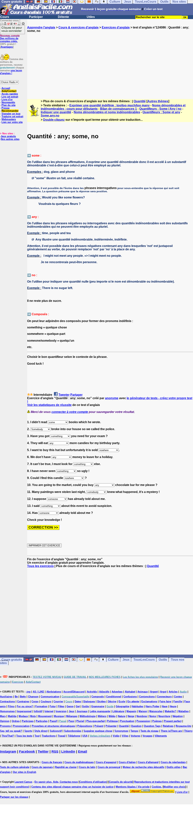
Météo (112, 716)
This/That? (8, 735)
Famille (177, 701)
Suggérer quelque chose (97, 730)
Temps (134, 730)
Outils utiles (173, 767)
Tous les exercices (40, 566)
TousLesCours (144, 659)
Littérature (118, 711)
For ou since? (25, 706)
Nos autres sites (10, 139)
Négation (177, 716)
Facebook (27, 751)
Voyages (147, 735)
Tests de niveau (149, 730)
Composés (97, 696)
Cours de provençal (109, 767)
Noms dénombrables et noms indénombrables (107, 112)
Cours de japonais (42, 767)
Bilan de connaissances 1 (118, 108)
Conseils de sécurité (121, 781)
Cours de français (52, 762)
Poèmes (157, 721)
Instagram (8, 751)
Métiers (102, 716)
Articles (173, 691)
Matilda (12, 716)
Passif (53, 721)
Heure (173, 706)
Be (16, 696)
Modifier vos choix (174, 786)
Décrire (112, 701)
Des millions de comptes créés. (10, 38)
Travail (62, 735)
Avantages (7, 46)
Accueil (6, 88)
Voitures (135, 735)
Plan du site (8, 105)
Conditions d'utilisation (93, 781)
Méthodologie (88, 716)
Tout (37, 735)
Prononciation (21, 726)
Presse (5, 108)
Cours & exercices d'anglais (78, 27)
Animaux (142, 691)
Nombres (141, 716)
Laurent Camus (23, 781)
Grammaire (97, 706)
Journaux (82, 711)
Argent (154, 691)
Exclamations (149, 701)
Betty (23, 696)
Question (136, 726)
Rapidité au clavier (66, 767)
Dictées (101, 701)
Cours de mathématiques (79, 762)
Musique (59, 716)
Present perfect (173, 721)
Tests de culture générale (14, 767)
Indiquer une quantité (56, 112)
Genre (70, 706)
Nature (121, 716)
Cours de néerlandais (173, 762)
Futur (53, 706)
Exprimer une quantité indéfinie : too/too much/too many (109, 105)
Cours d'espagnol (106, 762)
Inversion (61, 711)
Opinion (4, 721)
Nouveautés (8, 102)
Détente (63, 16)
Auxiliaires (6, 696)
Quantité (140, 101)
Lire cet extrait (10, 96)
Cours (4, 16)
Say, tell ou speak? (11, 730)
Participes (28, 721)
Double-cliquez (54, 119)
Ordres (16, 721)
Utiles (91, 16)
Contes (178, 696)
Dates (78, 701)
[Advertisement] (110, 62)
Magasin (131, 711)
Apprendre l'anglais (41, 27)
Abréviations (53, 691)
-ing (28, 691)
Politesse (112, 721)
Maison (143, 711)
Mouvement (45, 716)
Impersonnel (24, 711)
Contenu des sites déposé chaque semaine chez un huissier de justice (72, 786)
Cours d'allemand (148, 762)
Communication (50, 696)
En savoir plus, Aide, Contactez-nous (56, 781)
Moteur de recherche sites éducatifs (143, 767)
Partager (76, 394)
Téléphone (74, 735)
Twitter (43, 751)
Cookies (156, 786)
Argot (163, 691)
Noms (152, 716)
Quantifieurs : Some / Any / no (160, 108)
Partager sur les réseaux (14, 797)
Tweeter (64, 394)
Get (78, 706)
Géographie (122, 706)
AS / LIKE (38, 691)
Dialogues (89, 701)
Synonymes (121, 730)
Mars (3, 716)
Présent (98, 726)
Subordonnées (72, 730)
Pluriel (80, 721)
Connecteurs (164, 696)
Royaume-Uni (183, 726)
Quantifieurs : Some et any (161, 112)
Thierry (188, 730)
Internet (48, 711)
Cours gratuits (12, 659)
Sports (28, 730)
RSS (54, 751)
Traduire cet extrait (12, 116)
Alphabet (130, 691)
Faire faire (165, 701)
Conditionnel (113, 696)
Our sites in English (24, 772)
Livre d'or (7, 99)
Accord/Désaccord (74, 691)
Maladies (183, 711)
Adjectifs (104, 691)
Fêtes (61, 706)
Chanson (33, 696)
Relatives (168, 726)
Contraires (23, 701)
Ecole (122, 701)
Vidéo (116, 735)
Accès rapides (10, 93)
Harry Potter (152, 706)
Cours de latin (87, 767)
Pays (71, 721)
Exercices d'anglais (116, 27)
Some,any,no (50, 115)
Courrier (58, 701)
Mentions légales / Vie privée (132, 786)
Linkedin (68, 751)
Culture (113, 659)
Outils (163, 659)
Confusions (130, 696)
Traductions (49, 735)
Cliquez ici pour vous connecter (11, 29)
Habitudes (137, 706)
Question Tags (152, 726)
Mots (33, 716)
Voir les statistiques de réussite (49, 405)
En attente (133, 701)
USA (84, 735)
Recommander (10, 110)
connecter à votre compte (69, 412)
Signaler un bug (11, 113)
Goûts (85, 706)
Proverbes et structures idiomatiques (53, 726)
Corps (34, 701)
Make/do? (170, 711)
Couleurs (46, 701)
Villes (125, 735)
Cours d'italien (127, 762)
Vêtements (161, 735)
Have (164, 706)
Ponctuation (127, 721)
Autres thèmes (157, 101)
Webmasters (9, 119)
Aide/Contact (9, 91)
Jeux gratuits (8, 136)
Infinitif (38, 711)
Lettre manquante (100, 711)
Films (11, 706)
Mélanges (71, 716)
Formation (41, 706)
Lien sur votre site (12, 122)
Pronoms (5, 726)
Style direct (40, 730)
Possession (143, 721)
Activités (92, 691)
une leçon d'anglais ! (11, 72)
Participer (36, 16)
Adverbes (117, 691)
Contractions (7, 701)
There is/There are (171, 730)
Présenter (111, 726)
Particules (41, 721)
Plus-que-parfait (95, 721)
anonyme (111, 398)
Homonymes (7, 711)
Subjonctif (56, 730)
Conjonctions (147, 696)
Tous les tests (24, 735)
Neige (131, 716)
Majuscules (155, 711)
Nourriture (164, 716)
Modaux (23, 716)
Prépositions (84, 726)
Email (82, 751)
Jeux (126, 659)
